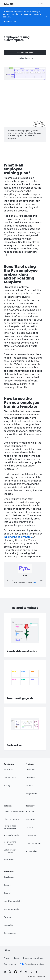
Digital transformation (14, 811)
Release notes (10, 933)
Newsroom (30, 819)
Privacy (7, 958)
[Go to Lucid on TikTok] (37, 971)
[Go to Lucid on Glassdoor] (31, 971)
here (34, 582)
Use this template (25, 52)
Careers (29, 827)
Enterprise (8, 769)
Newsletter (9, 925)
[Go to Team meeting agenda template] (25, 682)
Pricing (7, 785)
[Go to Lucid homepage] (12, 3)
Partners (7, 917)
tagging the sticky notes (18, 536)
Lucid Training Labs (12, 901)
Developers (9, 877)
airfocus (29, 785)
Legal (16, 958)
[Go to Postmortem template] (25, 728)
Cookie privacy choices (33, 958)
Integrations (31, 793)
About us (29, 811)
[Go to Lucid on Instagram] (15, 971)
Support (7, 893)
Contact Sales (10, 777)
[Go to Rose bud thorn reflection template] (25, 635)
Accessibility (31, 851)
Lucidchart (30, 777)
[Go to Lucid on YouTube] (26, 971)
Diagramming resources (10, 843)
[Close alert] (46, 16)
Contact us (30, 835)
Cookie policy (10, 964)
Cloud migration (11, 819)
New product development (10, 827)
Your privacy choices (34, 964)
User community (11, 909)
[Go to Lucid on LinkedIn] (5, 971)
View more (8, 859)
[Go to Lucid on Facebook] (21, 971)
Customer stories (33, 843)
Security (7, 885)
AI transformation (12, 835)
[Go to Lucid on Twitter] (10, 971)
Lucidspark (30, 769)
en (9, 950)
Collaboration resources (10, 851)
